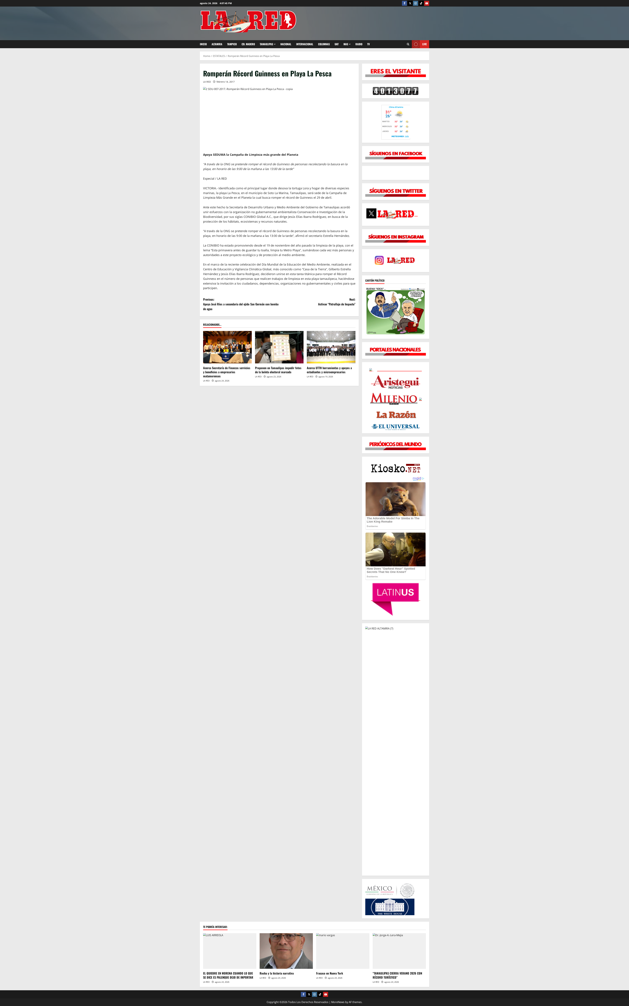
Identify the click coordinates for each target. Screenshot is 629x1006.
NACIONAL (285, 44)
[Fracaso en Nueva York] (342, 951)
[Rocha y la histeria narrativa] (286, 951)
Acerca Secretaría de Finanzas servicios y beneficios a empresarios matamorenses (226, 372)
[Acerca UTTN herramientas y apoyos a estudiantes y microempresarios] (331, 347)
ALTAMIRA (217, 44)
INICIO (203, 44)
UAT (337, 44)
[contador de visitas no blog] (396, 91)
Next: (336, 301)
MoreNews (337, 1002)
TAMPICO (232, 44)
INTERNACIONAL (304, 44)
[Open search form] (408, 44)
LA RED (207, 81)
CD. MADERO (248, 44)
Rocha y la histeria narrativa (277, 973)
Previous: (240, 304)
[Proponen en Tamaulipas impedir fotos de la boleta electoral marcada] (279, 347)
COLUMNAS (324, 44)
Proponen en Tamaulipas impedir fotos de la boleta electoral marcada (278, 370)
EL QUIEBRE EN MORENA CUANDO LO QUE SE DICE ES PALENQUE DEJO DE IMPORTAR (228, 975)
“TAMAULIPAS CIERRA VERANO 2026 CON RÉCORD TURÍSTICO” (397, 975)
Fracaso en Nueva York (329, 973)
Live (424, 44)
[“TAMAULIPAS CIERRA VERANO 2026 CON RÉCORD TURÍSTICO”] (399, 951)
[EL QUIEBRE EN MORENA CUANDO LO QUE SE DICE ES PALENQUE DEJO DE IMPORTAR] (229, 951)
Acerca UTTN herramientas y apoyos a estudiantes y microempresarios (329, 370)
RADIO (358, 44)
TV (368, 44)
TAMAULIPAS (266, 44)
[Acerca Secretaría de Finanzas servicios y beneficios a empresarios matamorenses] (227, 347)
